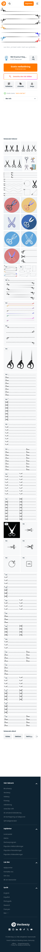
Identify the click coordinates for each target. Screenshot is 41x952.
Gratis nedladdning (20, 67)
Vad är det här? (20, 93)
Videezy (6, 944)
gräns (7, 884)
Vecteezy (7, 940)
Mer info (8, 97)
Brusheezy (8, 936)
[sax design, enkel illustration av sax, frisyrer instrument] (20, 456)
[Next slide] (32, 884)
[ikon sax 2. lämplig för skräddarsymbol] (12, 285)
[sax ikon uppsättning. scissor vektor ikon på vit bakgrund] (13, 176)
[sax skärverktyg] (12, 627)
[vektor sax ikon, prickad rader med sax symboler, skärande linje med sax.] (13, 368)
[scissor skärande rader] (21, 188)
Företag (6, 948)
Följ (33, 59)
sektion (18, 884)
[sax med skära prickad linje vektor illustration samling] (20, 481)
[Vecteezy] (3, 3)
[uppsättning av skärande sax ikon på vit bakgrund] (12, 146)
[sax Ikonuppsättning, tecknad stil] (10, 192)
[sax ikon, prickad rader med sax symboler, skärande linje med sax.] (28, 351)
